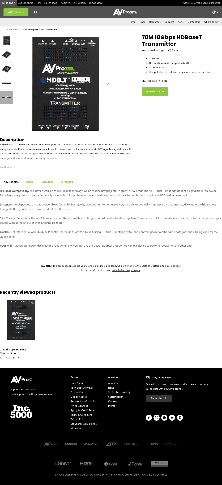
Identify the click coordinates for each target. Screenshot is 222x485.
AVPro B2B (188, 3)
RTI (39, 3)
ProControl (96, 3)
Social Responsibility (119, 392)
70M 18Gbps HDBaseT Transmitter (14, 351)
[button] (108, 83)
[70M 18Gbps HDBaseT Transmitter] (21, 320)
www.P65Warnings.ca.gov (126, 270)
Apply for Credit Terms (83, 410)
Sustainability (115, 396)
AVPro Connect (79, 405)
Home (132, 21)
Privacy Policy (78, 419)
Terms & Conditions (81, 414)
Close (35, 12)
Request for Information (83, 401)
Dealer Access (79, 396)
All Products (15, 12)
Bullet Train (51, 3)
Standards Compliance (84, 423)
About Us (113, 383)
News (180, 21)
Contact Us (194, 21)
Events (111, 405)
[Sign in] (215, 12)
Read (6, 167)
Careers (112, 401)
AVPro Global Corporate (207, 3)
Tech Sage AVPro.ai (82, 387)
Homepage (12, 29)
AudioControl (26, 3)
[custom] (149, 418)
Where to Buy (211, 21)
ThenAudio (80, 3)
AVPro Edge (8, 3)
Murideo (65, 3)
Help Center (77, 383)
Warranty (76, 428)
